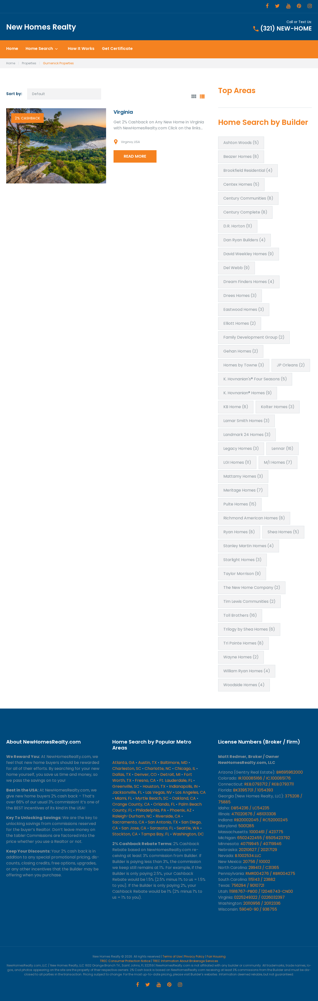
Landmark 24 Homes (247, 434)
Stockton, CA (125, 834)
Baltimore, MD (174, 762)
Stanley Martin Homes (248, 546)
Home (12, 48)
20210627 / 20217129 (258, 850)
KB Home (235, 407)
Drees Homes (240, 295)
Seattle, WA (188, 828)
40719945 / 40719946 (260, 844)
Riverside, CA (168, 816)
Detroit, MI (170, 774)
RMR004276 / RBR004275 (270, 873)
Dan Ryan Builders (244, 240)
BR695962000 (289, 772)
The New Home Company (251, 587)
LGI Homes (237, 462)
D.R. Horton (237, 226)
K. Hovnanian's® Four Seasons (255, 379)
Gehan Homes (240, 351)
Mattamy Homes (243, 476)
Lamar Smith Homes (246, 421)
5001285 (246, 826)
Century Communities (248, 198)
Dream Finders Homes (248, 282)
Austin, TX (147, 762)
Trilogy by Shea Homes (249, 629)
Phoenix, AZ (181, 810)
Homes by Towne (243, 365)
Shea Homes (283, 532)
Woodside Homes (244, 685)
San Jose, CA (133, 828)
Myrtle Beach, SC (151, 798)
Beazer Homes (241, 156)
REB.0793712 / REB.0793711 (269, 784)
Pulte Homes (239, 504)
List (202, 96)
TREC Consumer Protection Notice (125, 961)
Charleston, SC (126, 768)
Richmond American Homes (254, 518)
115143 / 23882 (261, 879)
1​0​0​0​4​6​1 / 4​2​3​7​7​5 (266, 832)
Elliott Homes (239, 323)
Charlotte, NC (158, 768)
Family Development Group (253, 337)
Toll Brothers (240, 615)
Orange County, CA (131, 804)
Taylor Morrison (242, 573)
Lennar (282, 448)
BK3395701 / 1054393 (253, 790)
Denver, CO (145, 774)
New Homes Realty (41, 27)
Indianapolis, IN (183, 786)
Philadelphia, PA (151, 810)
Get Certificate (117, 48)
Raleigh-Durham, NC (132, 816)
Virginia (123, 111)
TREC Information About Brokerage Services (185, 961)
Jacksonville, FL (127, 792)
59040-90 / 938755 (258, 909)
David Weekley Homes (248, 254)
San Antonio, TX (163, 822)
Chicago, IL (185, 768)
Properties (29, 63)
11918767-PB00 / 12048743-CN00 (261, 891)
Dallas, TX (121, 774)
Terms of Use (172, 956)
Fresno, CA (145, 780)
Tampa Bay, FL (155, 834)
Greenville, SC (125, 786)
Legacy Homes (241, 448)
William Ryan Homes (246, 671)
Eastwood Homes (243, 309)
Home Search (39, 48)
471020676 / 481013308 (253, 814)
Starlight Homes (242, 560)
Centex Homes (241, 184)
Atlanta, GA (123, 762)
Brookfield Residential (248, 170)
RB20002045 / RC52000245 (261, 820)
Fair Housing (216, 956)
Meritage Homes (243, 490)
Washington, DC (188, 834)
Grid (193, 96)
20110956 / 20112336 (261, 903)
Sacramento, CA (128, 822)
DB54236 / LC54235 (250, 808)
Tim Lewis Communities (249, 601)
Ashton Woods (241, 142)
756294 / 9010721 (247, 885)
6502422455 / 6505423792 (263, 838)
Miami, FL (123, 798)
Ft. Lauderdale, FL (175, 780)
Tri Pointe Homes (243, 643)
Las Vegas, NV (158, 792)
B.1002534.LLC (248, 855)
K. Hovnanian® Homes (247, 393)
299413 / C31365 (263, 867)
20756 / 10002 (256, 861)
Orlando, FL (164, 804)
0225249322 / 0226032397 (259, 897)
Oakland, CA (184, 798)
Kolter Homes (277, 407)
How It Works (81, 48)
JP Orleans (291, 365)
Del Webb (236, 268)
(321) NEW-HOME (286, 28)
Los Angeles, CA (190, 792)
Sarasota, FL (161, 828)
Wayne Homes (241, 657)
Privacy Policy (194, 956)
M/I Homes (278, 462)
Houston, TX (154, 786)
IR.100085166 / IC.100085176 (264, 778)
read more (135, 156)
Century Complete (245, 212)
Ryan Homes (239, 532)
